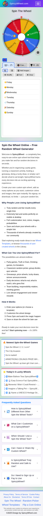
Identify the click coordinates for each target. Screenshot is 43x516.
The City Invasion (12, 351)
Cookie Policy (34, 494)
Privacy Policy (8, 494)
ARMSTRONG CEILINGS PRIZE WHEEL (22, 359)
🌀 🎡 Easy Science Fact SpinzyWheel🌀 (22, 381)
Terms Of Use (27, 497)
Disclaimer (16, 497)
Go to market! (11, 355)
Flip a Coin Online (32, 505)
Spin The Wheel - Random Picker (21, 500)
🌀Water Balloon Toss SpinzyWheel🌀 (21, 376)
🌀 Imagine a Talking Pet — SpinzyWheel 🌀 (22, 389)
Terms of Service (21, 494)
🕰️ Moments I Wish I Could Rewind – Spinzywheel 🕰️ (22, 385)
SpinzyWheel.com (19, 3)
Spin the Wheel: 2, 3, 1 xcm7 (17, 347)
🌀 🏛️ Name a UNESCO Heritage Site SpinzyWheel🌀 (22, 393)
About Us (7, 497)
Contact (36, 497)
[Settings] (38, 52)
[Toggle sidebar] (4, 60)
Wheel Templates (11, 505)
